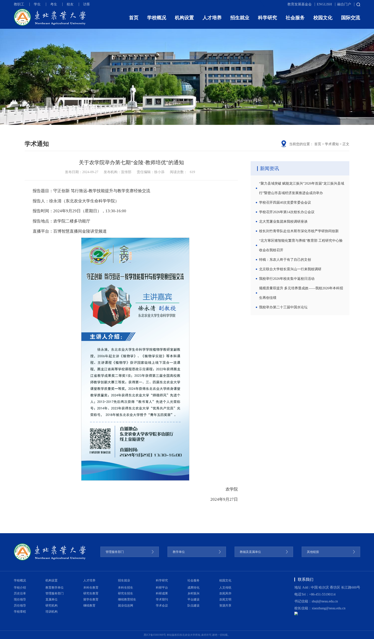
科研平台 (162, 587)
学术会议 (162, 605)
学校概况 (156, 17)
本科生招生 (125, 587)
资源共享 (225, 605)
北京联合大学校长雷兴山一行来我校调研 (290, 269)
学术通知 (332, 144)
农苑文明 (225, 599)
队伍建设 (193, 605)
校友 (70, 4)
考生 (53, 4)
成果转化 (193, 587)
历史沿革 (20, 593)
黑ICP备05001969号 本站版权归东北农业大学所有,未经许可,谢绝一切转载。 (187, 634)
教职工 (19, 4)
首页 (134, 17)
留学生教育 (90, 599)
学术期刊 (162, 599)
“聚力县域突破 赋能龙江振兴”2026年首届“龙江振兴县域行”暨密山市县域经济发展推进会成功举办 (301, 188)
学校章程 (20, 611)
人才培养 (212, 17)
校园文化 (322, 17)
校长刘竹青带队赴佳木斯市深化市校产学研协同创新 (299, 231)
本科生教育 (90, 587)
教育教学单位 (54, 587)
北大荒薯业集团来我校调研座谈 (283, 221)
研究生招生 (125, 593)
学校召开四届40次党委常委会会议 (285, 202)
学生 (37, 4)
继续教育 (89, 605)
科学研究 (267, 17)
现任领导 (20, 599)
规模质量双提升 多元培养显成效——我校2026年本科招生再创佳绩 (301, 292)
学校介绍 (20, 587)
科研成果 (162, 593)
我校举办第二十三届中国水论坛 (283, 307)
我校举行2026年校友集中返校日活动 (286, 278)
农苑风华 (225, 593)
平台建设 (193, 599)
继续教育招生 (127, 599)
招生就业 (239, 17)
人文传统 (225, 587)
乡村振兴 (193, 593)
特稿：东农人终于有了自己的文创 (285, 259)
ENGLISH (324, 4)
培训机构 (51, 611)
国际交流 (350, 17)
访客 (86, 4)
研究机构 (51, 605)
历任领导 (20, 605)
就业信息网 (125, 605)
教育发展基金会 (299, 4)
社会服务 (295, 17)
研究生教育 (90, 593)
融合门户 (344, 4)
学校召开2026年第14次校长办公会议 (286, 212)
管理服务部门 (54, 593)
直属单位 (51, 599)
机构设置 (184, 17)
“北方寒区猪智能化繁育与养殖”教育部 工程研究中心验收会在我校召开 (301, 245)
